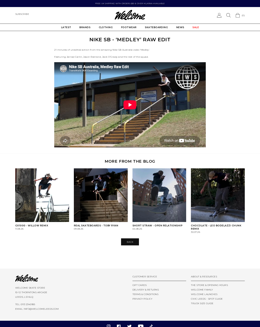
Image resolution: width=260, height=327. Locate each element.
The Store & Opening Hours (209, 285)
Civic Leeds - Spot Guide (207, 298)
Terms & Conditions (145, 294)
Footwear (129, 27)
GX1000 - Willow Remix (31, 225)
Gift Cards (139, 285)
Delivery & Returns (145, 289)
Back (130, 241)
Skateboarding (156, 27)
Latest (66, 27)
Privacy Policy (142, 298)
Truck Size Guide (202, 303)
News (180, 27)
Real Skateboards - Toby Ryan (96, 225)
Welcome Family (202, 289)
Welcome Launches (204, 294)
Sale (195, 27)
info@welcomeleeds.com (41, 308)
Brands (84, 27)
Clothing (106, 27)
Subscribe (22, 14)
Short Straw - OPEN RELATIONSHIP (157, 225)
